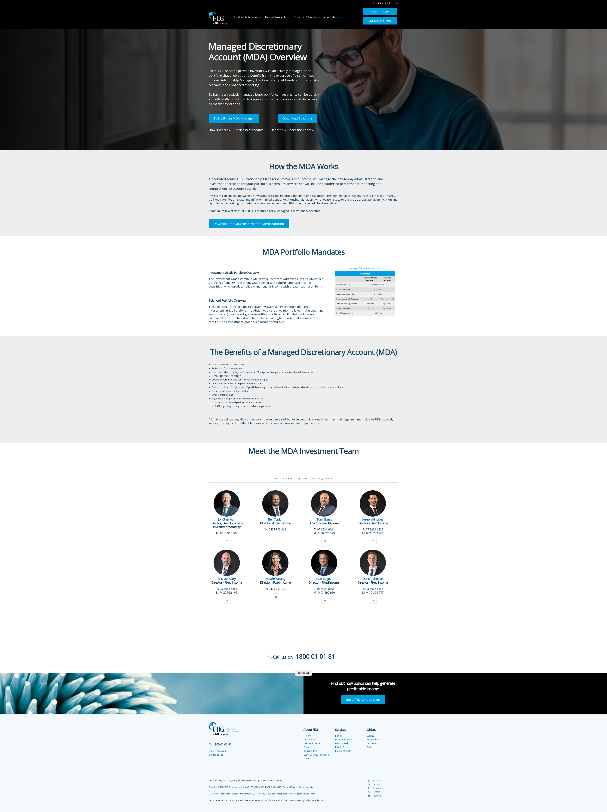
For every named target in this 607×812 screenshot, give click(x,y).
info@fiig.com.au (217, 749)
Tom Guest (324, 518)
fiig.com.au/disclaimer (305, 792)
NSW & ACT (288, 477)
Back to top (303, 671)
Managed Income (344, 738)
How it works (219, 129)
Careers (307, 746)
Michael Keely (227, 578)
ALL (276, 477)
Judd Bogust (324, 578)
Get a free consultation (363, 698)
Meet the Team (300, 129)
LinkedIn (376, 783)
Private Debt (341, 746)
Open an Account (380, 11)
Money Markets (343, 749)
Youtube (376, 794)
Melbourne (372, 738)
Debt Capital (341, 742)
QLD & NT (302, 477)
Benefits (277, 129)
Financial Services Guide (293, 786)
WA (313, 477)
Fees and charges (313, 742)
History (307, 734)
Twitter (376, 790)
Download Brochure (298, 117)
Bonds (338, 734)
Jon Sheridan (226, 518)
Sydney (370, 734)
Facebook (377, 787)
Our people (309, 738)
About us (310, 786)
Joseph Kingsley (372, 518)
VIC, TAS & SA (325, 477)
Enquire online (216, 753)
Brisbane (371, 742)
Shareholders (310, 749)
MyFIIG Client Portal (380, 19)
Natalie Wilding (275, 578)
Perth (369, 746)
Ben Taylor (275, 518)
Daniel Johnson (373, 578)
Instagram (377, 779)
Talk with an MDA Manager (234, 117)
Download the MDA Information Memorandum (249, 223)
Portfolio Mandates (249, 129)
